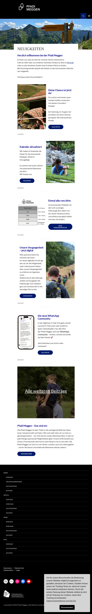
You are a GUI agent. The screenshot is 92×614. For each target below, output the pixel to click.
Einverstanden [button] (67, 607)
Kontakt (9, 491)
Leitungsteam (11, 486)
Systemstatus (8, 570)
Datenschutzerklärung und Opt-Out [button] (61, 601)
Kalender (27, 181)
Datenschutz (19, 568)
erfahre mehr (26, 454)
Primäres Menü (89, 16)
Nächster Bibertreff (14, 482)
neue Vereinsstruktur (60, 226)
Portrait (70, 62)
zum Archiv (27, 296)
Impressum (8, 568)
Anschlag (10, 504)
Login (18, 570)
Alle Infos (56, 127)
